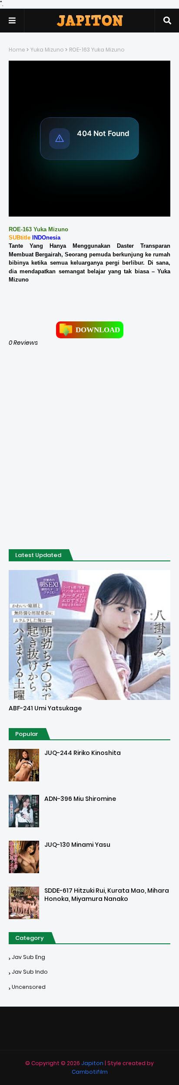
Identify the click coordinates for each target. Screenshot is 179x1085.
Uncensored (29, 987)
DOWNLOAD (98, 330)
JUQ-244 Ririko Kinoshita (82, 753)
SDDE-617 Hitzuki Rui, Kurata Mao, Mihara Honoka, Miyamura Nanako (106, 895)
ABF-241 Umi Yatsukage (45, 708)
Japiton (92, 1063)
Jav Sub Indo (30, 971)
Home (17, 49)
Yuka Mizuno (47, 49)
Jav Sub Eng (28, 957)
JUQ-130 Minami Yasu (77, 845)
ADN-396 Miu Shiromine (80, 799)
